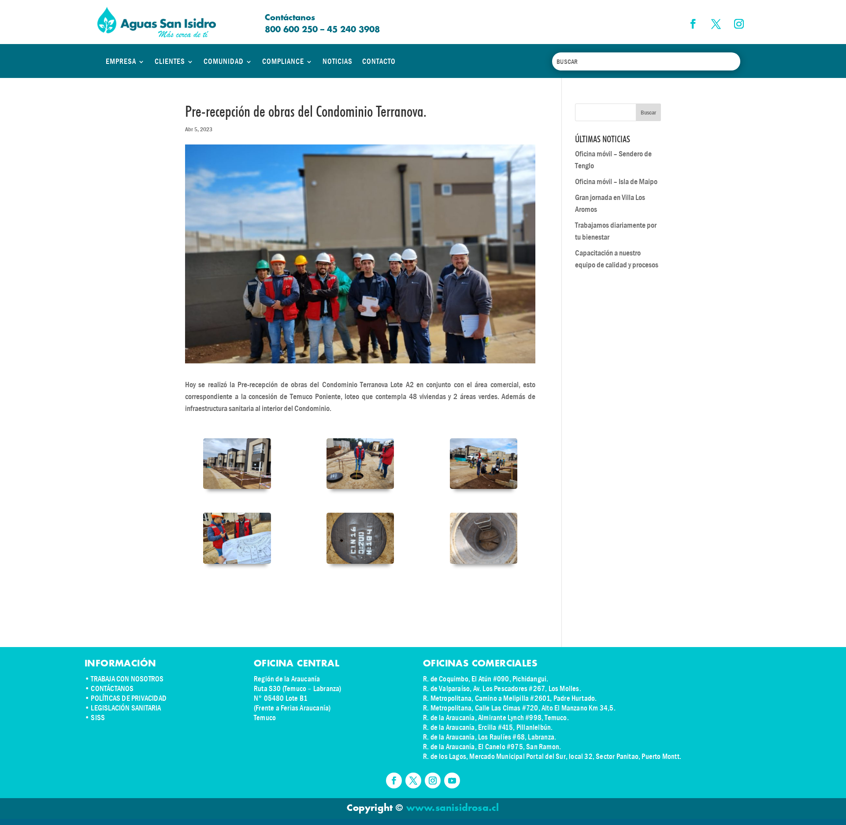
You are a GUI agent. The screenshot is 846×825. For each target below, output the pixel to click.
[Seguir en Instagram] (739, 23)
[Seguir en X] (716, 23)
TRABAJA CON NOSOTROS (127, 679)
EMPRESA (121, 61)
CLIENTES (170, 61)
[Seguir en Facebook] (693, 23)
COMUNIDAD (224, 61)
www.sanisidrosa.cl (452, 808)
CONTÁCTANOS (112, 688)
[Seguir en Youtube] (452, 780)
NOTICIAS (337, 61)
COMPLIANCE (283, 61)
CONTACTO (379, 61)
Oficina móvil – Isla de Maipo (616, 182)
